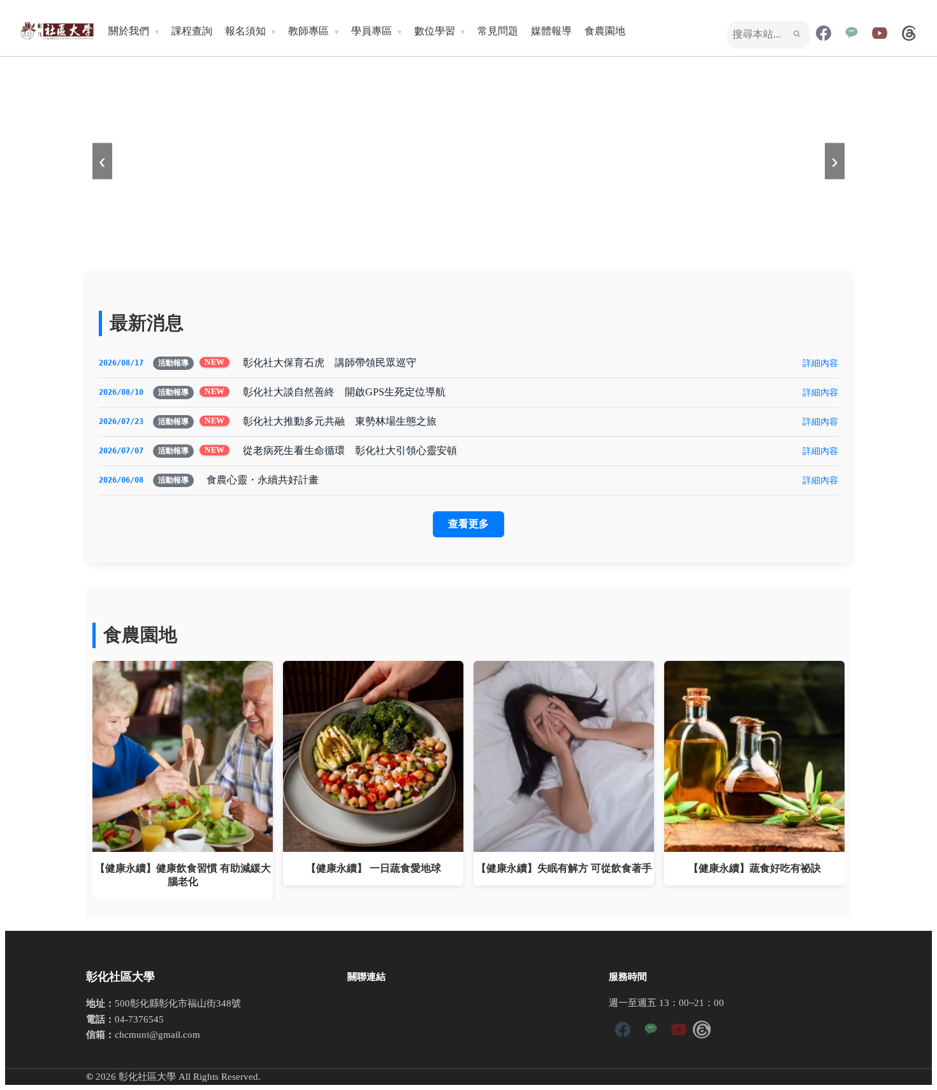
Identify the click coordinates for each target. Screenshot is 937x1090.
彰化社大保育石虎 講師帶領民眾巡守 (329, 362)
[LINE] (852, 34)
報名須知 (245, 30)
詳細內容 (820, 363)
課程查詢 (191, 30)
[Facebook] (824, 34)
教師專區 (308, 30)
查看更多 (468, 523)
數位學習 (434, 30)
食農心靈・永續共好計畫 (263, 479)
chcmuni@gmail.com (157, 1034)
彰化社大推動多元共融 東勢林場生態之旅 (340, 421)
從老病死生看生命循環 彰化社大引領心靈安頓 (350, 450)
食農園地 (605, 30)
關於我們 (128, 30)
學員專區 (371, 30)
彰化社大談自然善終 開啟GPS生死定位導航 (344, 391)
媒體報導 (551, 30)
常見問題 (497, 30)
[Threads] (909, 34)
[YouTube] (880, 34)
